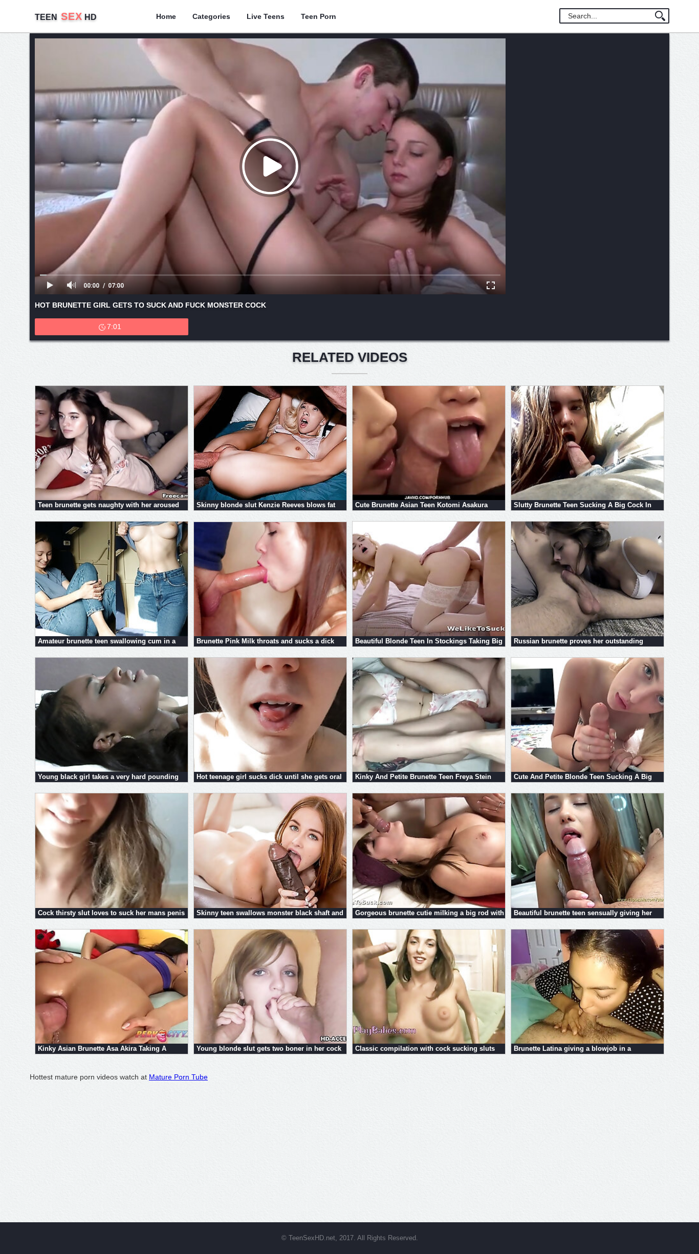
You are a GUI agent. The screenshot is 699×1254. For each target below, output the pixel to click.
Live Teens (266, 16)
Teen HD (66, 17)
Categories (211, 16)
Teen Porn (318, 16)
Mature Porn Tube (178, 1077)
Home (166, 16)
